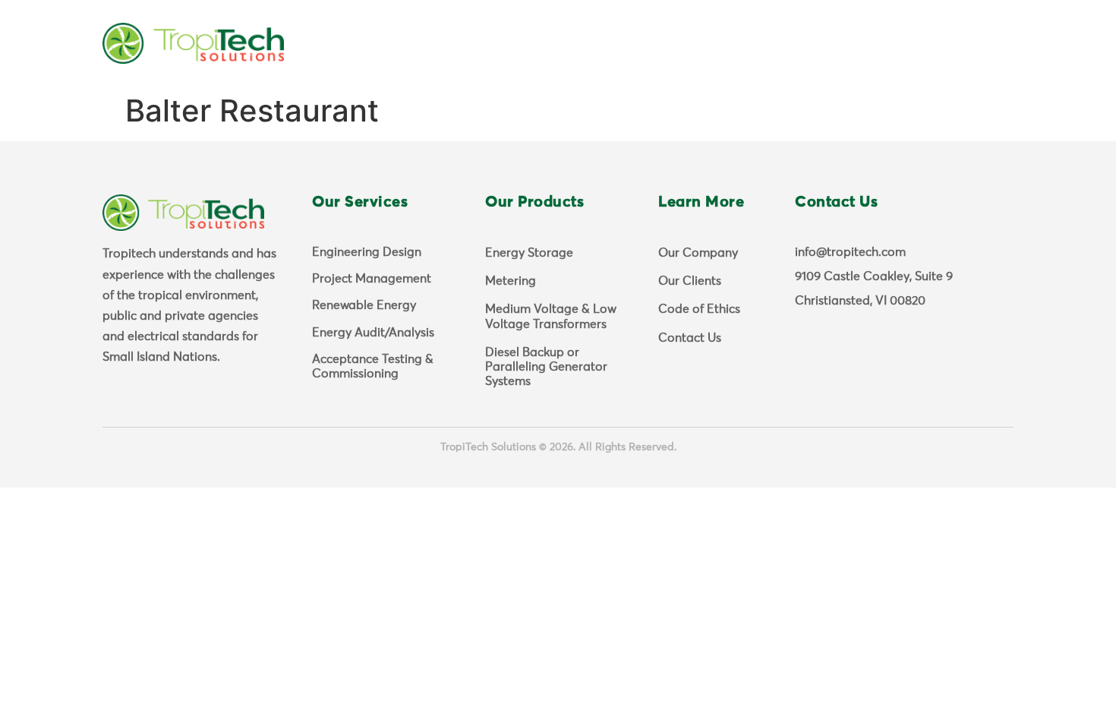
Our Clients (689, 281)
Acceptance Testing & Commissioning (372, 366)
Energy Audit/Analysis (373, 333)
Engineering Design (366, 252)
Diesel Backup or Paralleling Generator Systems (546, 366)
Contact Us (689, 338)
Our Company (698, 253)
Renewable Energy (364, 305)
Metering (510, 281)
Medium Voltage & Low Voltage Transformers (550, 316)
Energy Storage (529, 253)
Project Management (371, 279)
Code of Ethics (699, 309)
